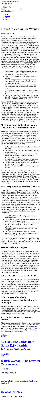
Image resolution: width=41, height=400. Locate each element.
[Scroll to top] (2, 398)
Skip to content (5, 1)
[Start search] (20, 9)
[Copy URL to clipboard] (14, 335)
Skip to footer (14, 1)
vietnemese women (31, 326)
